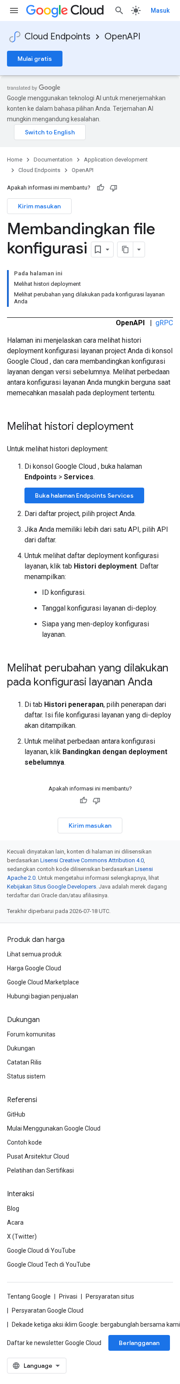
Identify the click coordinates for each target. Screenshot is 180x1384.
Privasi (68, 1296)
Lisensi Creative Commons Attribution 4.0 (92, 860)
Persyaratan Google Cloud (47, 1310)
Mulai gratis (34, 59)
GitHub (16, 1114)
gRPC (164, 323)
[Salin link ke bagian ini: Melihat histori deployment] (142, 427)
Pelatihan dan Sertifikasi (40, 1170)
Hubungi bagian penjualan (42, 996)
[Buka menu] (14, 10)
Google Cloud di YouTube (41, 1250)
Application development (116, 159)
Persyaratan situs (110, 1296)
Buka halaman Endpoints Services (84, 495)
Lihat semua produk (34, 954)
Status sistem (26, 1076)
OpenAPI (122, 36)
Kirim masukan (39, 206)
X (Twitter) (22, 1236)
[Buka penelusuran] (119, 10)
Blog (13, 1208)
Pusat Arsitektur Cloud (38, 1156)
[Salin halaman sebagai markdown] (125, 249)
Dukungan (21, 1048)
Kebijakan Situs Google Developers (51, 886)
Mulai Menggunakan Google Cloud (53, 1128)
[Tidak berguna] (113, 187)
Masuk (160, 10)
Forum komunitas (31, 1034)
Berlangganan (139, 1343)
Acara (15, 1222)
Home (14, 159)
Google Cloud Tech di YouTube (48, 1264)
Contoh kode (24, 1142)
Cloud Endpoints (57, 36)
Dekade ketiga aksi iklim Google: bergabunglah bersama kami (96, 1324)
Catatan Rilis (24, 1062)
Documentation (53, 159)
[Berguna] (100, 187)
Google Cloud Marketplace (43, 982)
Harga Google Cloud (34, 968)
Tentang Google (29, 1296)
